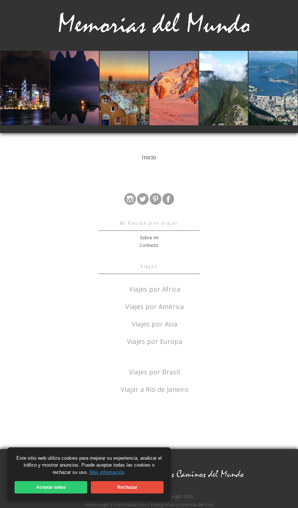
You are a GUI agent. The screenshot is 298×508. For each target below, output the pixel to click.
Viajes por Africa (154, 288)
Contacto (149, 245)
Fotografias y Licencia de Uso (182, 504)
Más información (106, 472)
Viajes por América (154, 306)
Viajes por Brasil (154, 371)
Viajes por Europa (154, 341)
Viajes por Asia (154, 323)
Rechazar (127, 487)
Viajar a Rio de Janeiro (155, 389)
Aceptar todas (51, 487)
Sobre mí (149, 238)
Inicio (149, 157)
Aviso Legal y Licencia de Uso (116, 504)
